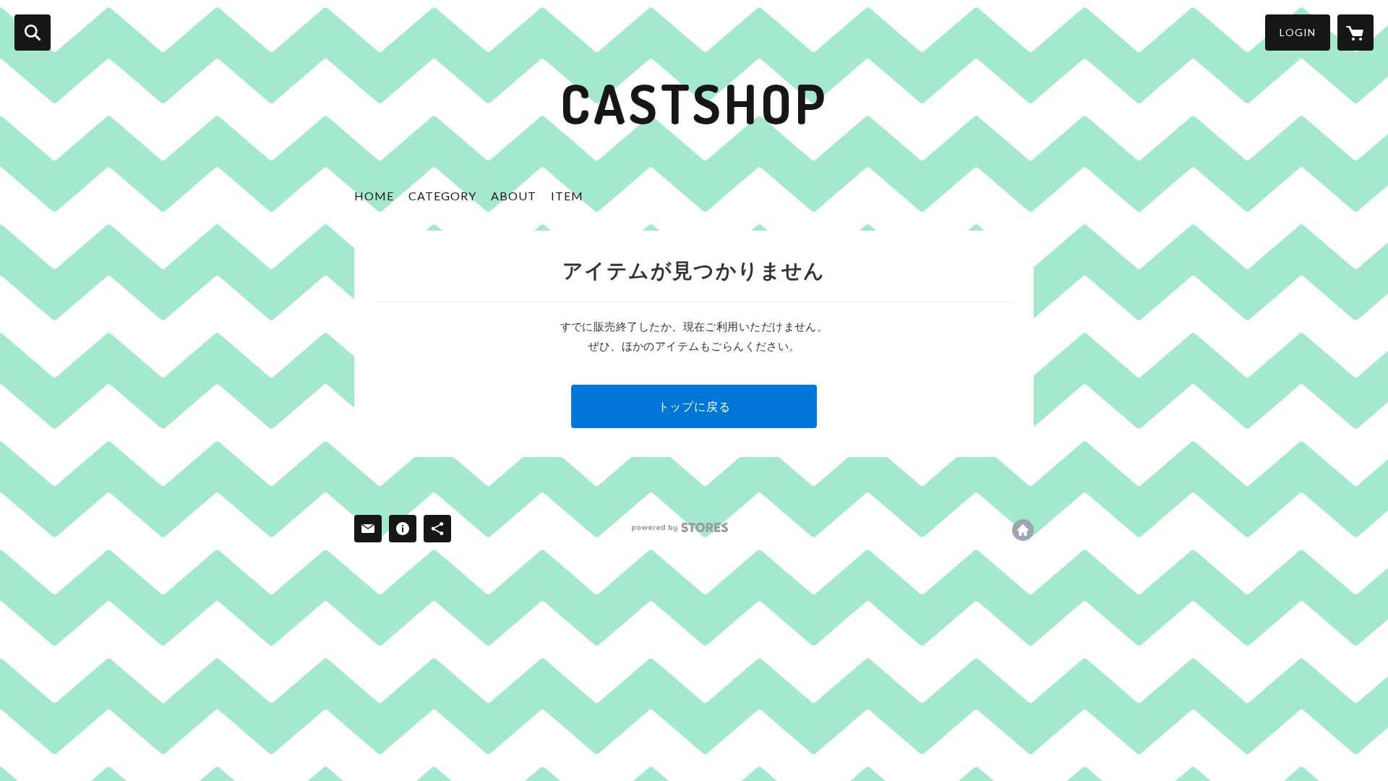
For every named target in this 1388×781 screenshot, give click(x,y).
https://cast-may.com (1023, 530)
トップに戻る (694, 406)
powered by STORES (679, 527)
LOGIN (1298, 32)
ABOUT (513, 195)
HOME (374, 195)
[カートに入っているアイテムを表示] (1355, 32)
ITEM (567, 195)
